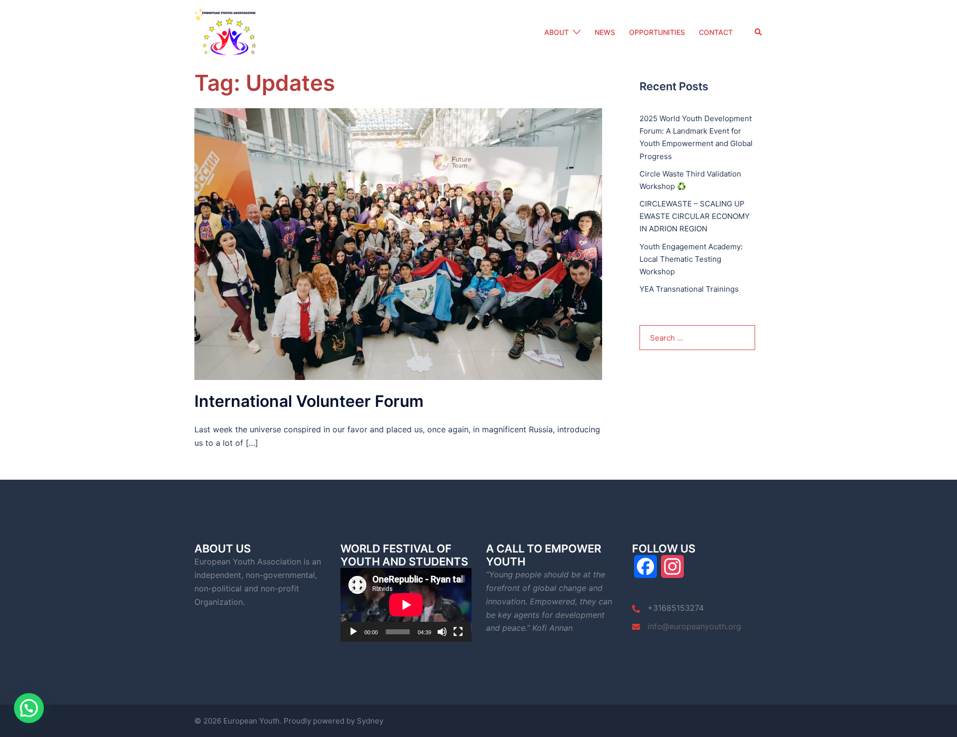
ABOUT (556, 32)
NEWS (605, 32)
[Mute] (442, 632)
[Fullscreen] (458, 632)
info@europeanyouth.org (694, 626)
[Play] (353, 632)
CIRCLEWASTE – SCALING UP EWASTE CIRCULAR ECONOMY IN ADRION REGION (694, 216)
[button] (759, 32)
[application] (406, 605)
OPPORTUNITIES (657, 32)
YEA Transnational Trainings (689, 289)
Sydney (370, 721)
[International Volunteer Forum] (398, 243)
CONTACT (716, 32)
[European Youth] (228, 31)
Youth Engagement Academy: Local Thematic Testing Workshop (691, 259)
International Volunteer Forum (309, 401)
